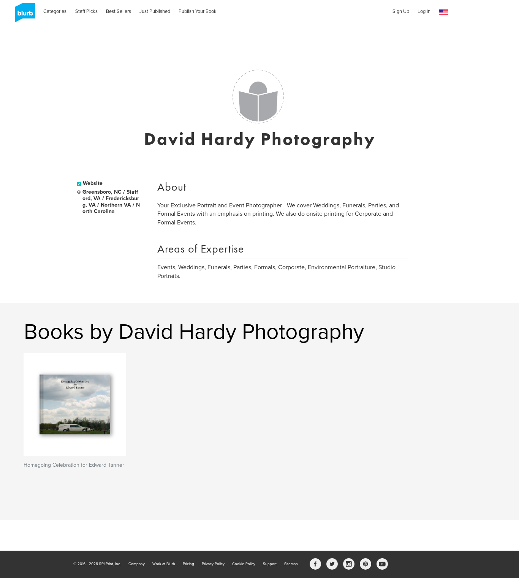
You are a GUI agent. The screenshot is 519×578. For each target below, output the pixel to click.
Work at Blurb (163, 564)
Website (93, 183)
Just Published (154, 11)
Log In (424, 11)
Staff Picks (86, 11)
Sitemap (291, 564)
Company (136, 564)
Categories (54, 11)
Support (270, 564)
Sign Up (400, 11)
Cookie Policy (243, 564)
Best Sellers (118, 11)
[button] (443, 12)
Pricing (188, 564)
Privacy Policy (213, 564)
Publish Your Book (198, 11)
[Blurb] (23, 15)
